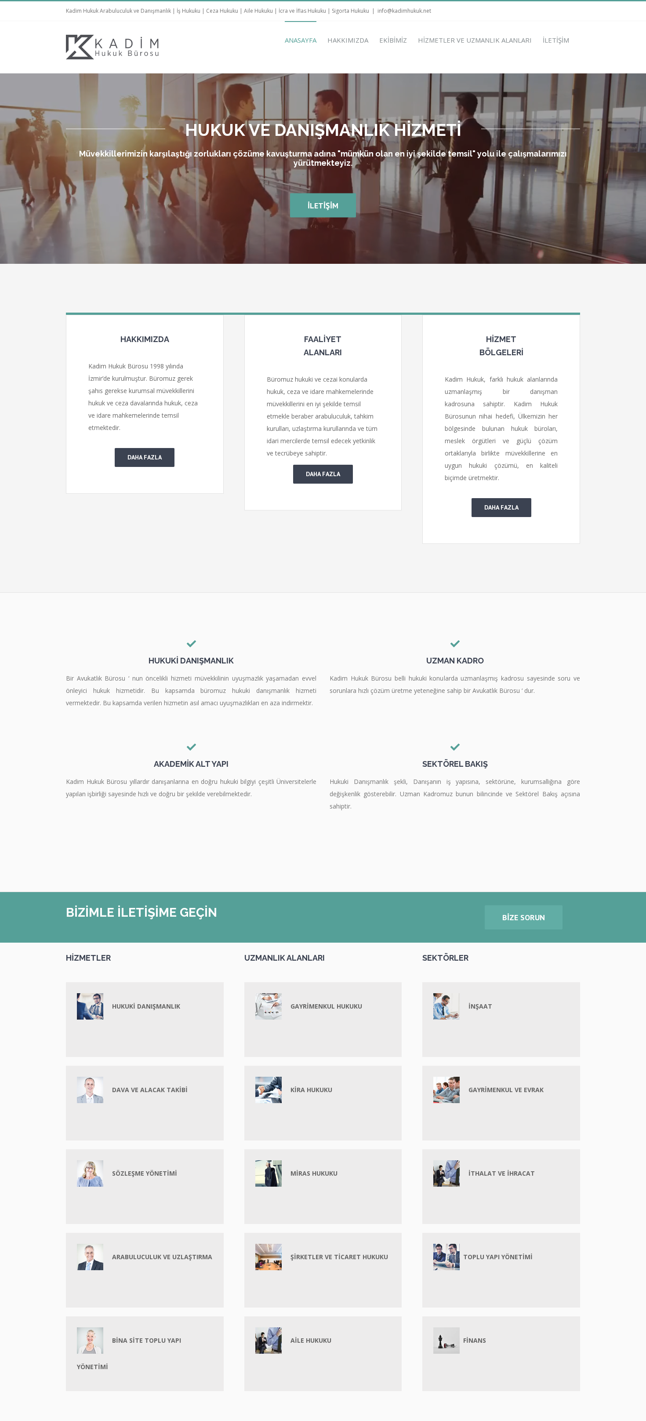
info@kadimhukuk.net (404, 11)
